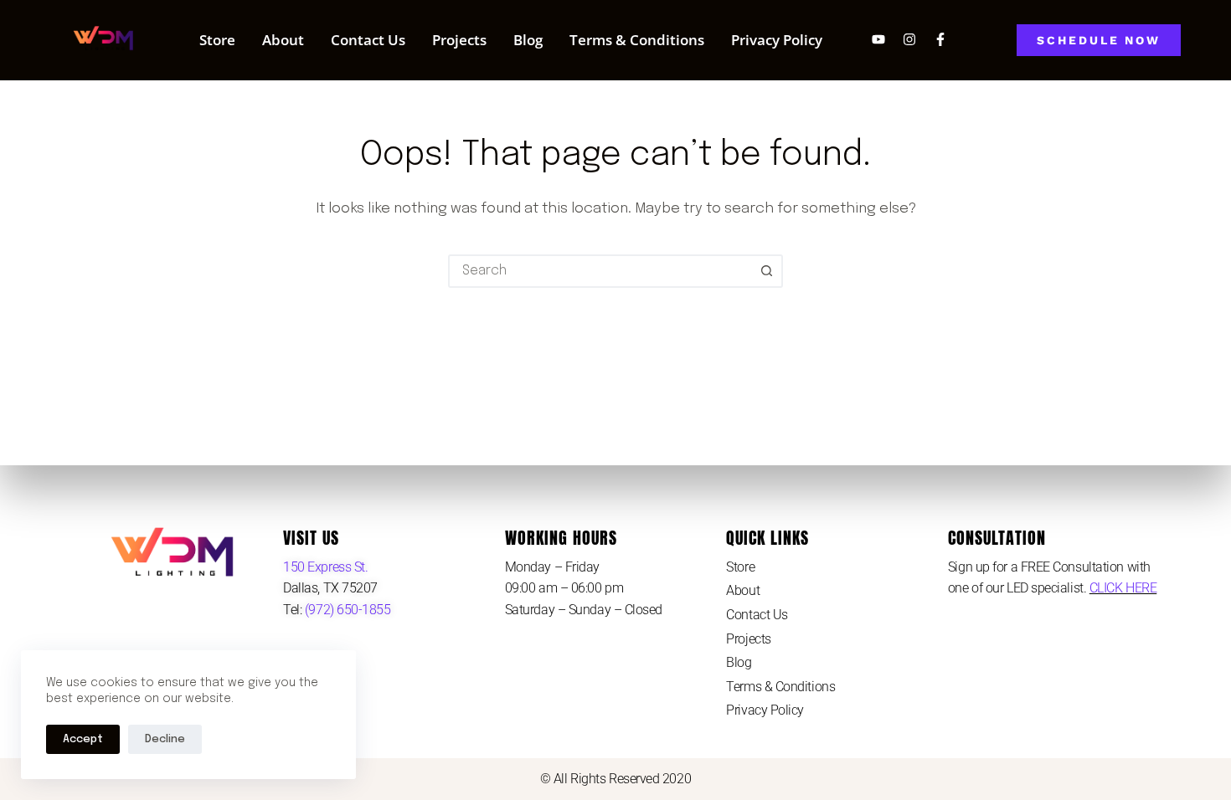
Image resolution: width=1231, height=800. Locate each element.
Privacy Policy (776, 39)
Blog (528, 39)
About (283, 39)
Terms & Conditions (636, 39)
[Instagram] (909, 39)
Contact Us (368, 39)
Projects (459, 39)
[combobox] (600, 271)
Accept (83, 739)
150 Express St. (325, 567)
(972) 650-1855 (345, 610)
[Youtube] (878, 39)
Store (217, 39)
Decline (165, 739)
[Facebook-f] (940, 39)
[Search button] (766, 271)
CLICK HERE (1123, 588)
